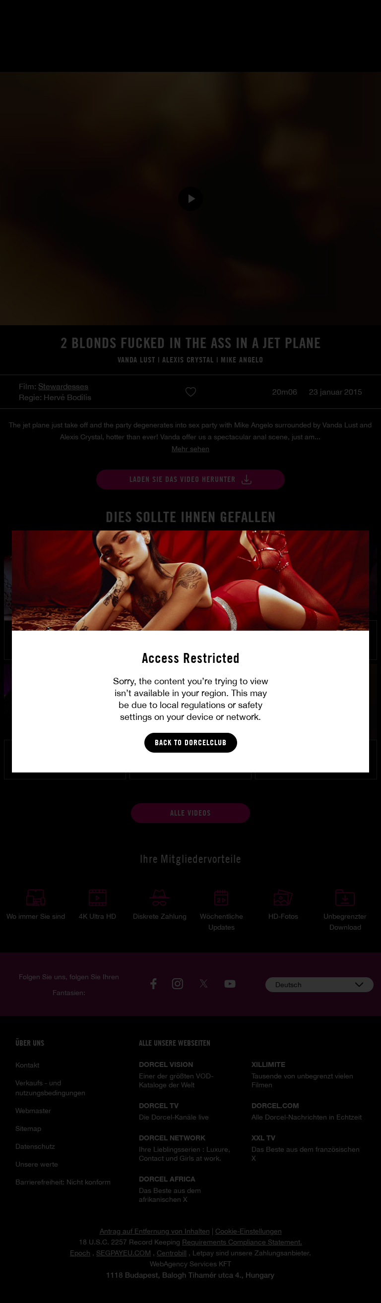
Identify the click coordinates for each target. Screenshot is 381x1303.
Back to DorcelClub (191, 742)
